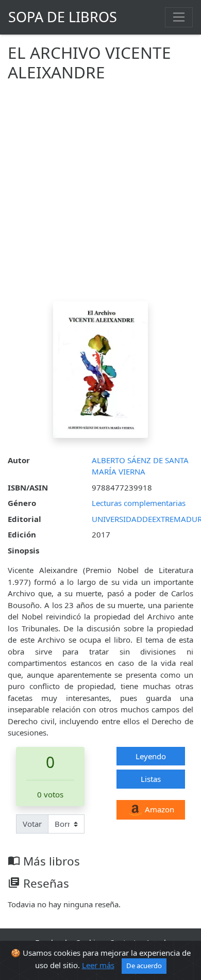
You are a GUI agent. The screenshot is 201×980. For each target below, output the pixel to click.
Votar (32, 824)
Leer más (98, 965)
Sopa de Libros (62, 16)
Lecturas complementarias (139, 503)
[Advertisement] (100, 195)
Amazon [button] (158, 809)
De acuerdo (144, 965)
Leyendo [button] (151, 756)
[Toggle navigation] (179, 17)
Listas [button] (151, 779)
